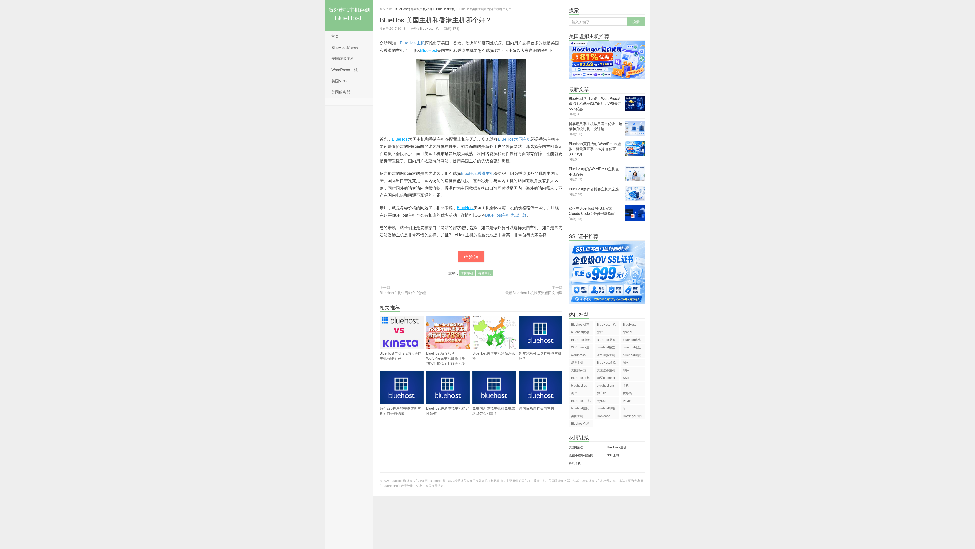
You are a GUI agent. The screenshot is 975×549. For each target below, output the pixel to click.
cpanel (627, 332)
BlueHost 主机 (581, 400)
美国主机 (467, 273)
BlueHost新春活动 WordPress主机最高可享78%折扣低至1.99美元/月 (446, 358)
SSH (626, 377)
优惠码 (627, 393)
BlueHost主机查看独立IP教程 (403, 292)
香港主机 (484, 273)
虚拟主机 (577, 362)
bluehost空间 (580, 408)
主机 (626, 385)
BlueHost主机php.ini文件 (580, 378)
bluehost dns (606, 385)
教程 (600, 332)
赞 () (473, 256)
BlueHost (428, 50)
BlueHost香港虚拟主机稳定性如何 (447, 411)
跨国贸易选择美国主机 (536, 408)
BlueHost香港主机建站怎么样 (493, 355)
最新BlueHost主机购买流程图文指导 (533, 292)
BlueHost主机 (445, 9)
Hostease (603, 416)
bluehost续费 (632, 355)
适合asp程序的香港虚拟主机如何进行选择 (400, 411)
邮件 (626, 370)
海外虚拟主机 (606, 355)
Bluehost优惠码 (580, 325)
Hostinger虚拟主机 (632, 416)
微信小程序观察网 (581, 455)
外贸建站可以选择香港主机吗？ (540, 355)
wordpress (578, 355)
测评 (574, 393)
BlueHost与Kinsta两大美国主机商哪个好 (401, 355)
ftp (624, 408)
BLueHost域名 (581, 339)
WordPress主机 (344, 69)
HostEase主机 (616, 447)
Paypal (627, 400)
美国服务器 (340, 92)
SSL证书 (613, 455)
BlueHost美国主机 (514, 139)
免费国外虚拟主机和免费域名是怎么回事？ (493, 411)
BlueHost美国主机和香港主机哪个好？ (436, 19)
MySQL (602, 400)
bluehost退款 (632, 347)
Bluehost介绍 (580, 423)
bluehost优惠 (632, 339)
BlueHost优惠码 (344, 47)
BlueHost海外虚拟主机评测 (349, 15)
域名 (626, 362)
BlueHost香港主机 (477, 173)
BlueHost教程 (606, 339)
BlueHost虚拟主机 (606, 363)
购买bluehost (606, 377)
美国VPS (339, 80)
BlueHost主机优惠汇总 (505, 215)
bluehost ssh (580, 385)
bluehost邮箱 (606, 408)
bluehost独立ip (606, 348)
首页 (335, 36)
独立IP (601, 393)
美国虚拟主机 (342, 58)
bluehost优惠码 (580, 333)
